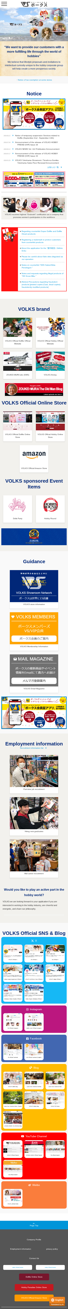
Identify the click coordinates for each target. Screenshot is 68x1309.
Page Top (34, 1226)
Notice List (54, 167)
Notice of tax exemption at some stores (35, 80)
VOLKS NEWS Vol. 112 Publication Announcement (37, 149)
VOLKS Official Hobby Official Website (50, 342)
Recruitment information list (31, 748)
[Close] (58, 1243)
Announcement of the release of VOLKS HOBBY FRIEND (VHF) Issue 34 (36, 143)
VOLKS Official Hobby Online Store (50, 435)
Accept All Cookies (31, 1288)
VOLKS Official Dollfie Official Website (17, 342)
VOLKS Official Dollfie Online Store (17, 435)
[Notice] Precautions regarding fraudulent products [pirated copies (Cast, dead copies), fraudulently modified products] (41, 284)
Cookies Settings (31, 1298)
